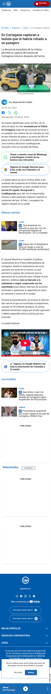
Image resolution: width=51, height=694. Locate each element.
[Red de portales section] (47, 628)
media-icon (25, 688)
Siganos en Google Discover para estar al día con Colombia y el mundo (27, 170)
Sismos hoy (25, 10)
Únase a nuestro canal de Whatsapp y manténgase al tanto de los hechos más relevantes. (28, 157)
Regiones (16, 28)
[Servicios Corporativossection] (47, 635)
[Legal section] (47, 643)
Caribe (25, 28)
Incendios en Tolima (41, 10)
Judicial (22, 407)
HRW (15, 10)
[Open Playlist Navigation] (47, 688)
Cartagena (28, 468)
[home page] (25, 580)
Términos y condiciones (22, 653)
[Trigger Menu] (3, 4)
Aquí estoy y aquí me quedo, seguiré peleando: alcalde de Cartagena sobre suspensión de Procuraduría (33, 396)
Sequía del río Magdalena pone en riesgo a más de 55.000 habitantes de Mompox (34, 247)
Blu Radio (5, 28)
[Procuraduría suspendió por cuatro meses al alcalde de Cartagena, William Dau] (9, 412)
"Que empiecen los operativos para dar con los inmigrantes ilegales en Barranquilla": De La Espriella (33, 229)
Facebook (3, 114)
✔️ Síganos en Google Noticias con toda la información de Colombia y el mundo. (28, 366)
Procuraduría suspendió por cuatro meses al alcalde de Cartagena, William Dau (34, 413)
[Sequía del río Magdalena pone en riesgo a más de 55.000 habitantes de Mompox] (9, 245)
